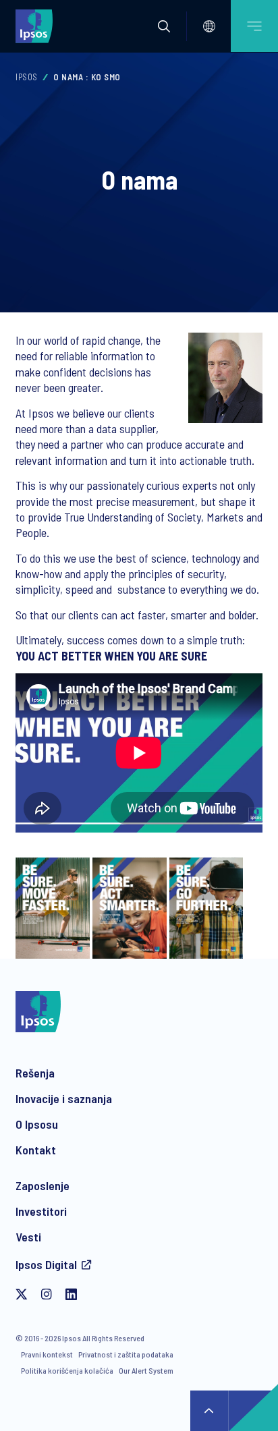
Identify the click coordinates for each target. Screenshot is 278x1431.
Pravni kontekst (47, 1354)
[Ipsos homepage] (37, 26)
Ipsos (27, 77)
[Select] (209, 26)
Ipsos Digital (46, 1264)
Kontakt (36, 1149)
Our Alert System (146, 1370)
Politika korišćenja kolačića (67, 1370)
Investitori (41, 1211)
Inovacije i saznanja (64, 1098)
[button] (164, 26)
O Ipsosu (37, 1124)
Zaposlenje (43, 1185)
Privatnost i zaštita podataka (125, 1354)
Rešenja (35, 1072)
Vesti (28, 1236)
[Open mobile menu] (254, 26)
